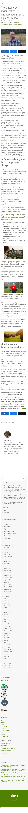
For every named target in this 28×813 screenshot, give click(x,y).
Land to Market (8, 522)
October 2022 (7, 607)
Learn (2, 724)
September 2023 (8, 591)
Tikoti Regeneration (6, 750)
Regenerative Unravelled (10, 533)
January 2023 (7, 605)
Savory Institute (10, 125)
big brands (13, 296)
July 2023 (6, 596)
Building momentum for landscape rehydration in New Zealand (13, 494)
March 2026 (7, 554)
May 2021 (6, 640)
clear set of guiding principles (12, 214)
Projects (3, 728)
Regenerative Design (9, 531)
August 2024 (7, 580)
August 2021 (7, 633)
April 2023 (6, 600)
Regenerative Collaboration (8, 748)
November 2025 (8, 556)
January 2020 (7, 663)
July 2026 (6, 547)
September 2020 (8, 651)
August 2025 (7, 561)
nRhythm (3, 140)
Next (21, 465)
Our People (4, 726)
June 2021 (6, 638)
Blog (2, 732)
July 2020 (6, 654)
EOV (5, 517)
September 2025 (8, 559)
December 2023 (8, 587)
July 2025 (6, 563)
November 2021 (8, 628)
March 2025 (7, 568)
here (8, 388)
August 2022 (7, 612)
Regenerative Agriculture (15, 24)
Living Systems (8, 524)
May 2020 (6, 656)
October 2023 (7, 589)
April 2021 (6, 642)
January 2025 (7, 570)
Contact (3, 734)
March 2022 (7, 624)
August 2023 (7, 594)
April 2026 (6, 552)
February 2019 (7, 665)
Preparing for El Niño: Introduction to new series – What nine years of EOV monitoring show (14, 491)
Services (3, 722)
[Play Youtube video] (13, 287)
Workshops (7, 538)
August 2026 (7, 545)
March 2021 (7, 644)
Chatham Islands (5, 743)
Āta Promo (6, 512)
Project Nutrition (5, 753)
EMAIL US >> (4, 680)
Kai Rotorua (4, 745)
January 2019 (7, 668)
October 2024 (7, 575)
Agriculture (6, 510)
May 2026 (6, 549)
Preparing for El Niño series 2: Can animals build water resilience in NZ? (13, 486)
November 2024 (8, 573)
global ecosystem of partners (17, 207)
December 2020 (8, 649)
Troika (11, 800)
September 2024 (8, 577)
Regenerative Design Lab (7, 363)
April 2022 (6, 621)
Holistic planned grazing (10, 519)
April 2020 (6, 658)
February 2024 (7, 584)
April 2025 (6, 566)
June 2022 (6, 617)
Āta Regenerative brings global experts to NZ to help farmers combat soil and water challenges (14, 499)
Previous (6, 465)
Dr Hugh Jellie (7, 440)
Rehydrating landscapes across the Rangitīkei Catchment (13, 502)
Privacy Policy (4, 736)
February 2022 (7, 626)
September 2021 (8, 631)
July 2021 (6, 635)
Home (2, 720)
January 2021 (7, 647)
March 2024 (7, 582)
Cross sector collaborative (10, 515)
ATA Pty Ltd (11, 799)
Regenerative (4, 24)
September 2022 (8, 610)
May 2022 (6, 619)
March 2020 (7, 661)
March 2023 (7, 603)
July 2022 (6, 614)
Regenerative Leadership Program (9, 361)
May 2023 (6, 598)
